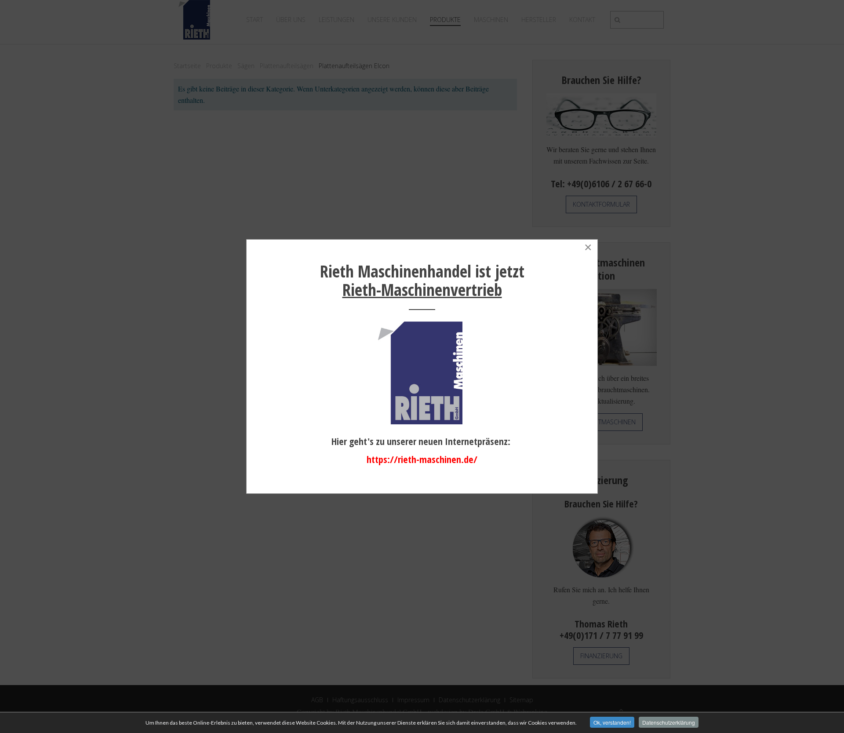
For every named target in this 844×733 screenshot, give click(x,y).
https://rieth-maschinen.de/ (422, 459)
